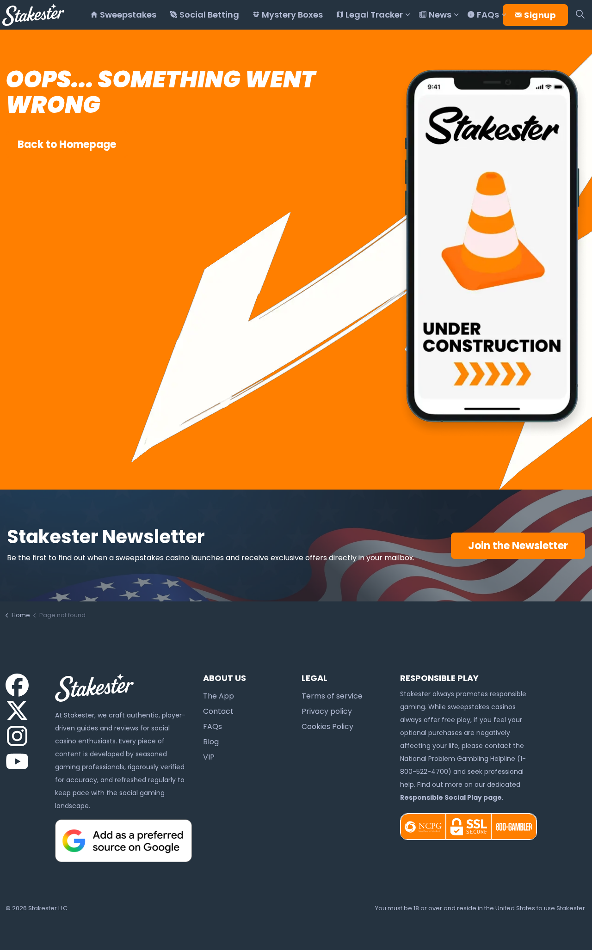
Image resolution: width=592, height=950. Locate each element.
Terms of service (332, 696)
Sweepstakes (128, 14)
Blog (211, 741)
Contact (218, 711)
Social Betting (209, 14)
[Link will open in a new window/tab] (17, 685)
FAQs (488, 14)
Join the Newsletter (518, 546)
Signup (540, 15)
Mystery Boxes (292, 14)
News (440, 14)
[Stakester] (33, 15)
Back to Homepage (67, 144)
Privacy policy (327, 711)
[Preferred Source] (123, 840)
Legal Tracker (374, 14)
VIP (209, 757)
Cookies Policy (327, 726)
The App (218, 696)
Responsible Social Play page (451, 797)
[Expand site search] (580, 14)
